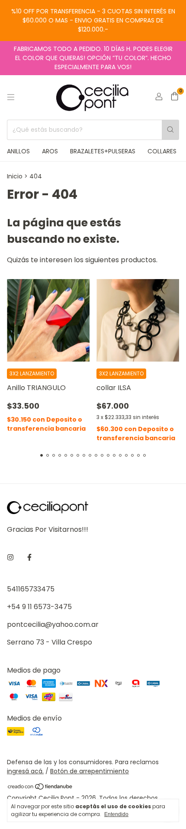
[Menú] (11, 97)
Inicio (14, 176)
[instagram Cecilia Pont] (10, 557)
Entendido (116, 814)
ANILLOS (18, 151)
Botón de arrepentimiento (89, 771)
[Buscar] (170, 130)
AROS (50, 151)
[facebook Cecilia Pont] (29, 557)
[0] (174, 97)
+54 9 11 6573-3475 (39, 607)
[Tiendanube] (40, 788)
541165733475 (31, 589)
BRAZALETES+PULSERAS (102, 151)
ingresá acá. (25, 771)
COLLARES (162, 151)
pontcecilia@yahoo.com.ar (53, 624)
